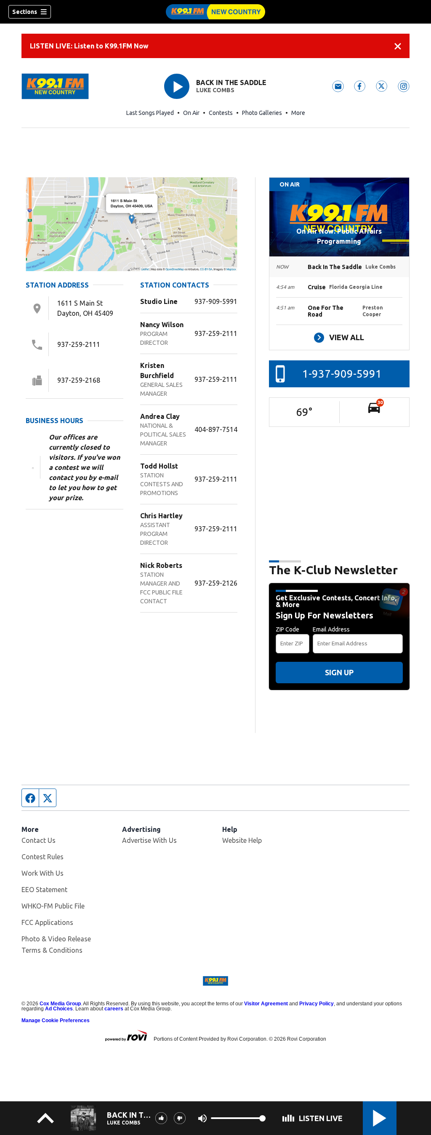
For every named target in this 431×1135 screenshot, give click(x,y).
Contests (221, 112)
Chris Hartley (161, 516)
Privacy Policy (316, 1004)
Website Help (242, 840)
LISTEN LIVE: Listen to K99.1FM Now (89, 46)
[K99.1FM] (215, 11)
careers (113, 1009)
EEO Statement (44, 889)
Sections (24, 11)
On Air (191, 112)
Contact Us (38, 840)
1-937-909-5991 (342, 374)
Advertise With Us (149, 840)
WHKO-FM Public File (53, 906)
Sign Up (339, 672)
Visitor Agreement (266, 1004)
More (298, 112)
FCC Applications (47, 922)
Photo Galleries (262, 112)
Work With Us (42, 873)
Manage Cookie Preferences (55, 1020)
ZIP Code (287, 629)
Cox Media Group (60, 1004)
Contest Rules (42, 857)
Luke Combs (215, 90)
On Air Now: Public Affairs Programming (339, 236)
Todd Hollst (159, 466)
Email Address (331, 629)
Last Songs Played (150, 112)
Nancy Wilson (162, 324)
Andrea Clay (160, 416)
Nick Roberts (161, 565)
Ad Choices (59, 1009)
